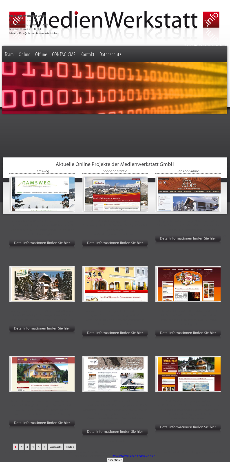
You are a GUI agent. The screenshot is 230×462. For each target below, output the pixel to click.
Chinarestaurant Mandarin (115, 261)
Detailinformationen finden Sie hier (42, 242)
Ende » (70, 447)
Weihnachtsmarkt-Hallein (188, 261)
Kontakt (88, 54)
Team (9, 54)
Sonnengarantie (115, 171)
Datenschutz (110, 54)
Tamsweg (42, 171)
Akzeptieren (115, 460)
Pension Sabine (188, 171)
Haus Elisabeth (42, 351)
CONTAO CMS (64, 54)
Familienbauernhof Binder (188, 351)
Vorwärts (56, 447)
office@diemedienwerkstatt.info (37, 33)
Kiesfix (115, 351)
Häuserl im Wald (42, 261)
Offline (41, 54)
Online (24, 54)
